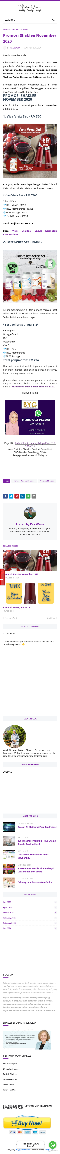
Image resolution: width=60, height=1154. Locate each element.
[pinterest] (44, 1099)
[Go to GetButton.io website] (53, 1151)
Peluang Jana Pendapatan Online (35, 882)
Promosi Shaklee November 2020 (20, 574)
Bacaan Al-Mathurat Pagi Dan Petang (37, 826)
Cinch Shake (8, 1084)
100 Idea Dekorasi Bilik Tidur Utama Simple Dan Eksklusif (37, 842)
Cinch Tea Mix (9, 1089)
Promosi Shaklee (47, 480)
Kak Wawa (15, 47)
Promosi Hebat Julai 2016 (16, 607)
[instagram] (16, 1099)
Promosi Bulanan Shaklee (16, 29)
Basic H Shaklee (10, 1074)
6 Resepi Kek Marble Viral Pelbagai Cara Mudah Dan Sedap (36, 870)
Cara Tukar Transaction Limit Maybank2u (33, 856)
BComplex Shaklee (11, 1069)
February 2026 (29, 917)
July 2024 (29, 928)
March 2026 (29, 912)
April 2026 (29, 907)
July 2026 (29, 902)
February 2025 (29, 923)
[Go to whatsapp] (52, 1145)
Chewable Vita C (10, 1079)
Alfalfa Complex (10, 1063)
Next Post (51, 618)
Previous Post (10, 618)
